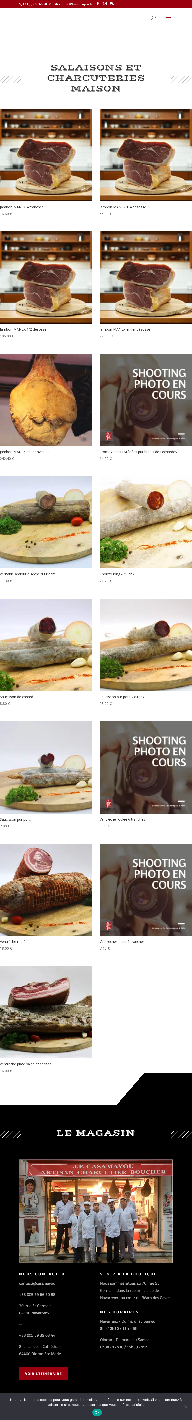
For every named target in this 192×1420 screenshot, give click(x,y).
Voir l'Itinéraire (43, 1373)
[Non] (185, 1406)
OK (97, 1412)
